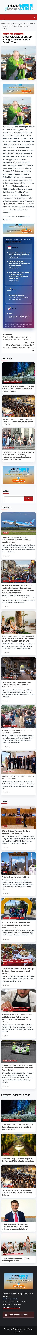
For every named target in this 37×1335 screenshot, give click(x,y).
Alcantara (6, 34)
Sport (4, 826)
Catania (5, 771)
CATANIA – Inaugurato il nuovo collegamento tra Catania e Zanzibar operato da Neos (16, 539)
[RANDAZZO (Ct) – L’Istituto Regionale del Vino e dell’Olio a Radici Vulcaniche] (18, 1145)
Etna (11, 34)
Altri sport (13, 959)
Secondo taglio (18, 34)
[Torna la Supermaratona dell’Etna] (18, 863)
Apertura (6, 414)
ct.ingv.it (28, 326)
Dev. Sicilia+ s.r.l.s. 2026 (11, 1307)
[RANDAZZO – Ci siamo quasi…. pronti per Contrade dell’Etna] (18, 716)
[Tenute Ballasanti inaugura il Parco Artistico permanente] (18, 1244)
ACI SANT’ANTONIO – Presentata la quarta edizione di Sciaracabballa (19, 264)
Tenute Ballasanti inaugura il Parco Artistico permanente (19, 254)
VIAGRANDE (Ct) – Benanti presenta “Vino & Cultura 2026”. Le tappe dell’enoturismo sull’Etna (16, 684)
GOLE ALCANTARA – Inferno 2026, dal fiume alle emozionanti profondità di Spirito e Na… (20, 275)
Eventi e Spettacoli (16, 381)
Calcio (5, 961)
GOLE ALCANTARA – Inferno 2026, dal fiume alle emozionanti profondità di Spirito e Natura (18, 388)
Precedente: (17, 337)
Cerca (5, 491)
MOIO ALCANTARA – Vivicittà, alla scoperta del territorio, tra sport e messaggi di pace (16, 925)
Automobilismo (21, 959)
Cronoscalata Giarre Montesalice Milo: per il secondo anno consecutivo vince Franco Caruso (17, 1067)
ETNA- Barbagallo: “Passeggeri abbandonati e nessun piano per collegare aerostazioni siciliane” (15, 1226)
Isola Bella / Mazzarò (16, 295)
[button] (3, 17)
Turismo (5, 532)
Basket (29, 959)
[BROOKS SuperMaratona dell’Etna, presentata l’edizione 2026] (18, 817)
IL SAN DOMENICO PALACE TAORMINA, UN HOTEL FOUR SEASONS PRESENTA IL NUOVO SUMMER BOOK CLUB (18, 638)
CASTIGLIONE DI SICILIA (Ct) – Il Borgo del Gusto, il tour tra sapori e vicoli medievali (18, 971)
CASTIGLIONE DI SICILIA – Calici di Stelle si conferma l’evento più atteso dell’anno (17, 421)
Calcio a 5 (11, 961)
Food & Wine (6, 725)
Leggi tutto (7, 556)
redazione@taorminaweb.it (12, 1304)
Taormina (5, 631)
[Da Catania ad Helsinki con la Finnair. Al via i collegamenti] (18, 762)
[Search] (34, 17)
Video (4, 964)
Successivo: (18, 346)
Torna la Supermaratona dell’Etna (15, 877)
